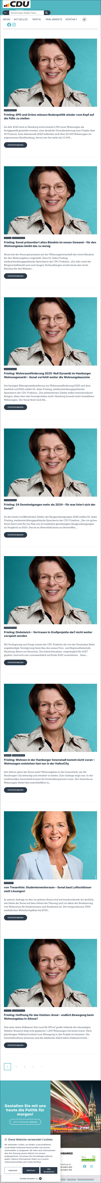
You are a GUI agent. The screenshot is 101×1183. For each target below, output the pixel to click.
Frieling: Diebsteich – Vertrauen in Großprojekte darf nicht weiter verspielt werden (48, 634)
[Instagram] (14, 25)
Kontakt (62, 1179)
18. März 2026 (29, 238)
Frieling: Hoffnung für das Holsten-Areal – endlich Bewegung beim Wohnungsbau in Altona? (49, 1016)
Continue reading (16, 145)
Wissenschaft (9, 883)
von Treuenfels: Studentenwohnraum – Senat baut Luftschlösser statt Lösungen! (48, 889)
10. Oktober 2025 (21, 627)
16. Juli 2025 (29, 1010)
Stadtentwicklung (10, 110)
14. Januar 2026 (21, 500)
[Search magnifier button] (47, 13)
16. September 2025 (31, 755)
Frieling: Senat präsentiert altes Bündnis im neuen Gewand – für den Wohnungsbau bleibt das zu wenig (50, 244)
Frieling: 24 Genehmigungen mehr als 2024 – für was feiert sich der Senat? (49, 506)
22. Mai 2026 (20, 110)
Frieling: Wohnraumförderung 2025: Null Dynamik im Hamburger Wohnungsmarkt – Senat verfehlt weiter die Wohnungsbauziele (47, 375)
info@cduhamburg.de (61, 1164)
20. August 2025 (18, 883)
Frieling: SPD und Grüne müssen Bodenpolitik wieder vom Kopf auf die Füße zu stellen (49, 116)
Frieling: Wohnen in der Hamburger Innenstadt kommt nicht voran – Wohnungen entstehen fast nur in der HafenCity (49, 761)
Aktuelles (8, 238)
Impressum (71, 1179)
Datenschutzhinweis (85, 1179)
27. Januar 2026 (21, 369)
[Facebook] (9, 25)
